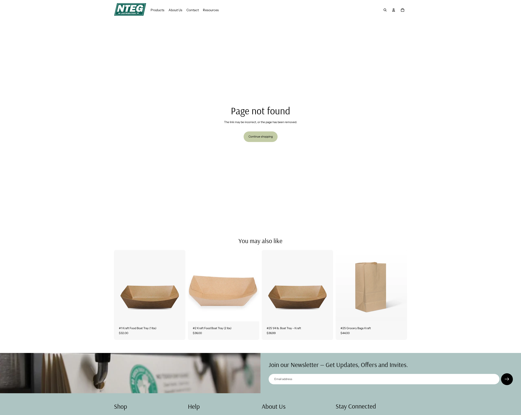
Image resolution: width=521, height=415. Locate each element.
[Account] (393, 9)
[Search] (385, 9)
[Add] (179, 315)
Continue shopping (260, 136)
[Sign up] (507, 379)
